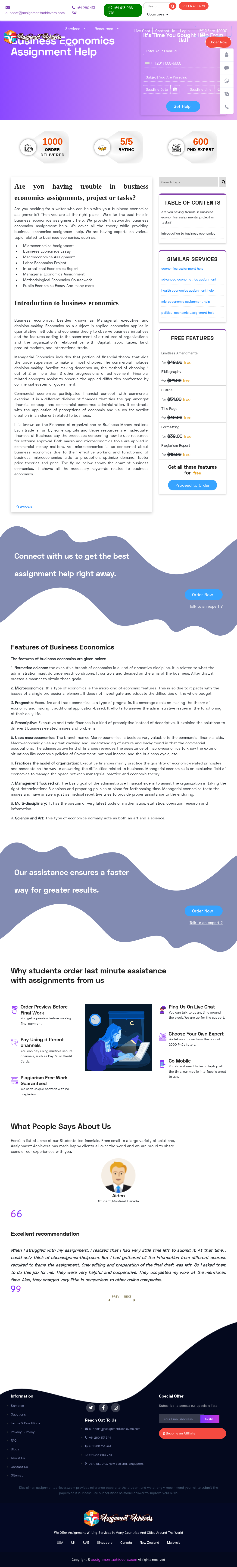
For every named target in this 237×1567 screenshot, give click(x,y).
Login (185, 30)
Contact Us (165, 30)
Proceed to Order (192, 485)
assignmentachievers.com (114, 1559)
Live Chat (142, 30)
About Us (18, 1458)
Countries (156, 14)
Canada (126, 1542)
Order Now (218, 42)
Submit (210, 1418)
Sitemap (17, 1475)
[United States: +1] (148, 63)
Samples (17, 1405)
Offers (70, 45)
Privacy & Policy (23, 1432)
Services (72, 28)
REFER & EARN (193, 6)
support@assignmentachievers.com (35, 13)
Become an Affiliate (180, 1433)
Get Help (182, 106)
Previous (24, 506)
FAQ (13, 1440)
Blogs (15, 1449)
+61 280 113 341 (83, 10)
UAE (86, 1542)
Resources (104, 28)
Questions (18, 1414)
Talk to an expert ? (206, 606)
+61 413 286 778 (121, 10)
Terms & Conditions (25, 1423)
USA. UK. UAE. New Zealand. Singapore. (115, 1463)
